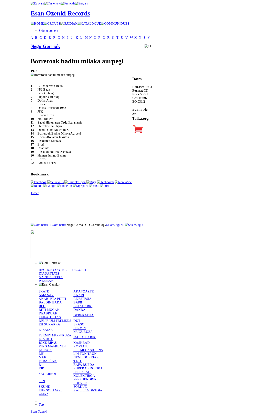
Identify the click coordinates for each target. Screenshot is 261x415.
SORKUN (80, 386)
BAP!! (77, 302)
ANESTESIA (82, 298)
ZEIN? (43, 394)
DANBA (79, 309)
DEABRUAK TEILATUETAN (50, 315)
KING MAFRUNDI (52, 346)
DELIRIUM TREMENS (55, 320)
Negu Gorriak (45, 46)
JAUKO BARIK (84, 337)
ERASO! (79, 324)
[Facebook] (38, 182)
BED (42, 306)
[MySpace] (80, 185)
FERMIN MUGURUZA (83, 329)
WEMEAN (46, 281)
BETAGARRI (82, 306)
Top (41, 404)
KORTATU (81, 346)
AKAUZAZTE (83, 291)
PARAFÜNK (48, 361)
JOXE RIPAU (48, 342)
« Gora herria (57, 225)
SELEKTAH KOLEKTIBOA (84, 373)
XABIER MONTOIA (87, 390)
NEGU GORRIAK (86, 357)
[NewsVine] (123, 182)
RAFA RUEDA (83, 364)
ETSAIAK (46, 330)
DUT (76, 320)
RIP (41, 368)
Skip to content (48, 30)
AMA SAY (46, 295)
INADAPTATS (49, 273)
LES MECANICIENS (88, 350)
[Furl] (104, 185)
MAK (42, 357)
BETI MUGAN (49, 309)
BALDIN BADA (50, 302)
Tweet (35, 193)
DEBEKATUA (83, 315)
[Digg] (91, 182)
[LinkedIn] (64, 185)
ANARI (78, 295)
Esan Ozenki (39, 411)
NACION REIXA (51, 277)
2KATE (44, 291)
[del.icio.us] (55, 182)
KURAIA (45, 350)
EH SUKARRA (49, 324)
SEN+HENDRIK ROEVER (85, 381)
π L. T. (77, 361)
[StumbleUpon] (75, 182)
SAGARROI (47, 374)
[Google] (49, 185)
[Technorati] (105, 182)
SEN (42, 381)
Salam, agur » (115, 225)
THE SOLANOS (50, 390)
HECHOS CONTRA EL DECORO (62, 270)
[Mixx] (94, 185)
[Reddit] (36, 185)
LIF (41, 353)
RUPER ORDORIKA (88, 368)
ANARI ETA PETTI (52, 298)
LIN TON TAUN (85, 353)
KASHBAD (81, 342)
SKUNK (44, 386)
